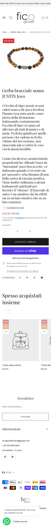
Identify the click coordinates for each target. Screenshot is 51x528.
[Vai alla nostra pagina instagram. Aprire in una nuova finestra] (5, 457)
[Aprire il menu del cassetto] (4, 18)
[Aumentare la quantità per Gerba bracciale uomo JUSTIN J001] (30, 231)
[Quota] (20, 277)
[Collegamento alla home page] (25, 500)
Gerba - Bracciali (18, 32)
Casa (4, 32)
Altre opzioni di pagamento (25, 258)
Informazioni (11, 429)
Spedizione (20, 217)
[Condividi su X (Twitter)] (34, 277)
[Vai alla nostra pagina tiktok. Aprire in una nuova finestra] (12, 457)
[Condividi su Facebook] (27, 277)
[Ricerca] (11, 18)
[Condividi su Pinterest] (42, 277)
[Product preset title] (20, 340)
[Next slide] (9, 310)
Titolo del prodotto (11, 365)
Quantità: (6, 225)
